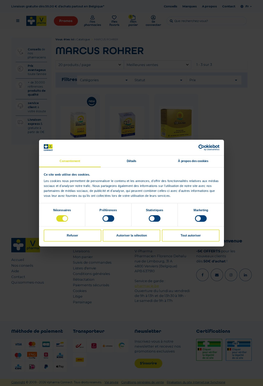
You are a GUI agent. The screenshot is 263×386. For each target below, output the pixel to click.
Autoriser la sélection (131, 235)
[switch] (108, 218)
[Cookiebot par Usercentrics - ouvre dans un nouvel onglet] (201, 147)
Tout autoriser (191, 235)
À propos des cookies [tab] (193, 161)
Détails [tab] (131, 161)
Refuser (72, 235)
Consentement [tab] (70, 161)
